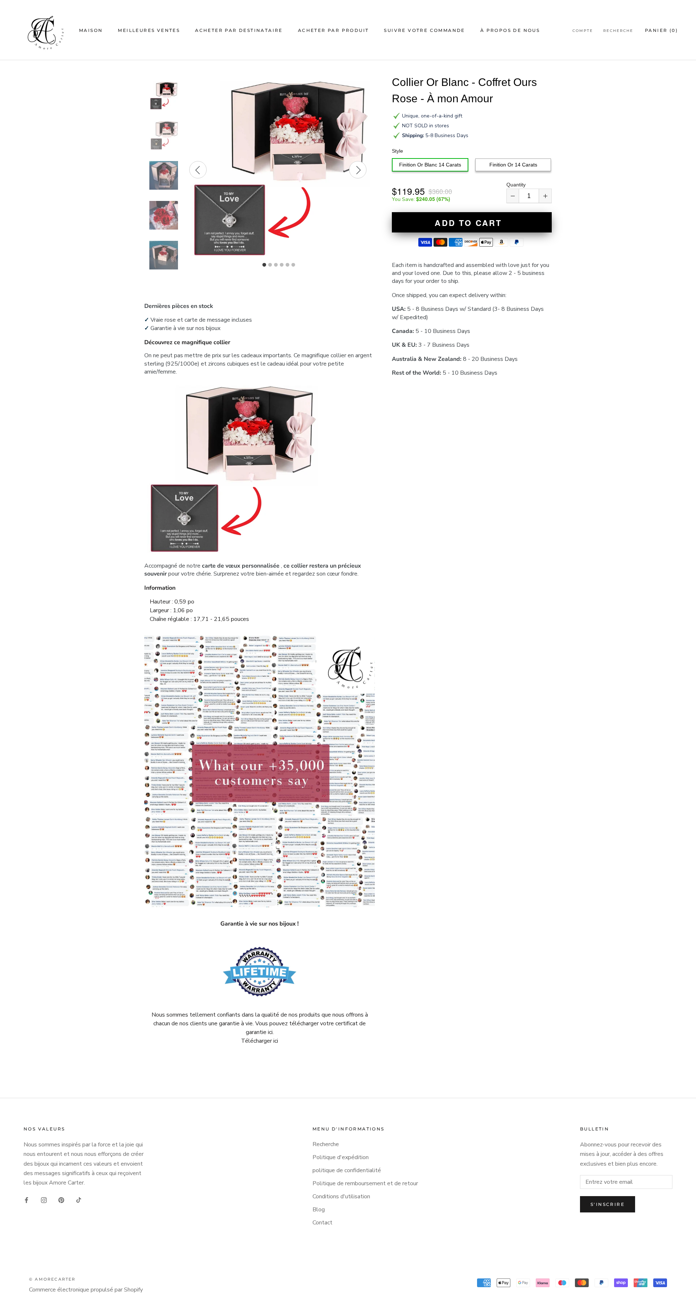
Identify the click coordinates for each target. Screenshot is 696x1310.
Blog (318, 1210)
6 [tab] (293, 265)
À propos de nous (510, 30)
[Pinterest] (61, 1199)
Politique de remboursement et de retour (365, 1183)
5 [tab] (287, 265)
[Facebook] (26, 1199)
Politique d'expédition (340, 1157)
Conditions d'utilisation (341, 1196)
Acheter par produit (333, 30)
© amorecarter (52, 1279)
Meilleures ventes (149, 30)
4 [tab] (282, 265)
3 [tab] (276, 265)
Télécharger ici (259, 1041)
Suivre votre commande (424, 30)
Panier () (661, 30)
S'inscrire (608, 1204)
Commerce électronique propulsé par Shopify (86, 1290)
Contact (322, 1223)
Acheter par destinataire (239, 30)
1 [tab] (264, 265)
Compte (582, 30)
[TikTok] (79, 1199)
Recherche (618, 30)
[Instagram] (44, 1199)
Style (397, 151)
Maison (91, 30)
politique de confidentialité (346, 1170)
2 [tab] (270, 265)
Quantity (516, 185)
